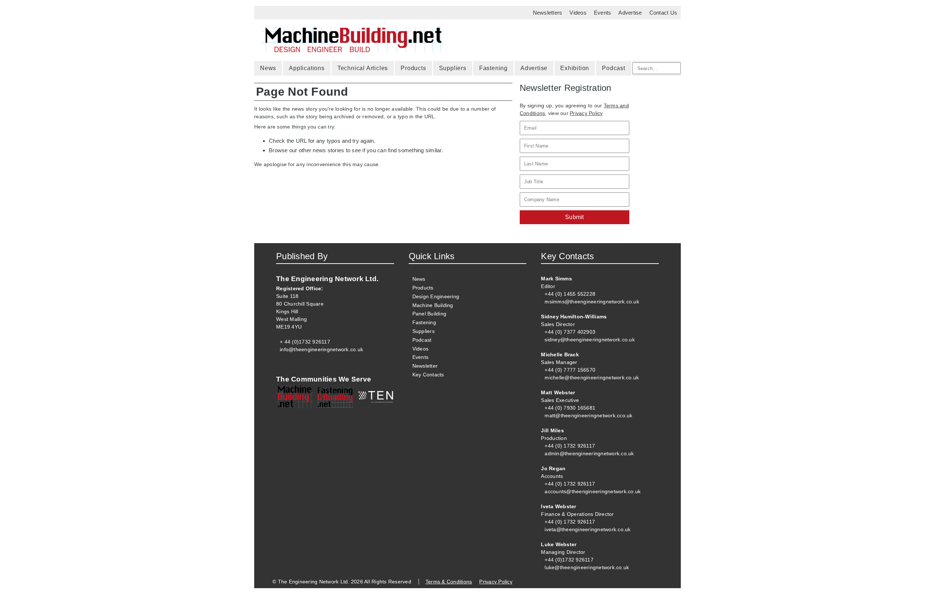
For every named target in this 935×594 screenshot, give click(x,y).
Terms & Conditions (448, 582)
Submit (574, 217)
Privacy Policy (586, 113)
